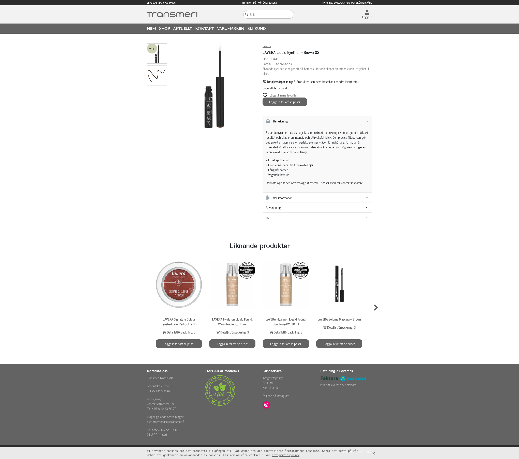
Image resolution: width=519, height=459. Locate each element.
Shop (164, 28)
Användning (273, 207)
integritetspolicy (285, 455)
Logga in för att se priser (284, 101)
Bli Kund (256, 28)
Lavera (267, 45)
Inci (268, 217)
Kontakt (204, 28)
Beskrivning (280, 121)
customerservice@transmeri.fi (165, 421)
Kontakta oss (271, 387)
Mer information (283, 197)
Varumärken (230, 28)
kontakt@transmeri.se (161, 403)
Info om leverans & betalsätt (338, 384)
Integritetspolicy (273, 377)
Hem (151, 28)
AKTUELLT (182, 28)
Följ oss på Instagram (276, 395)
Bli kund (268, 382)
